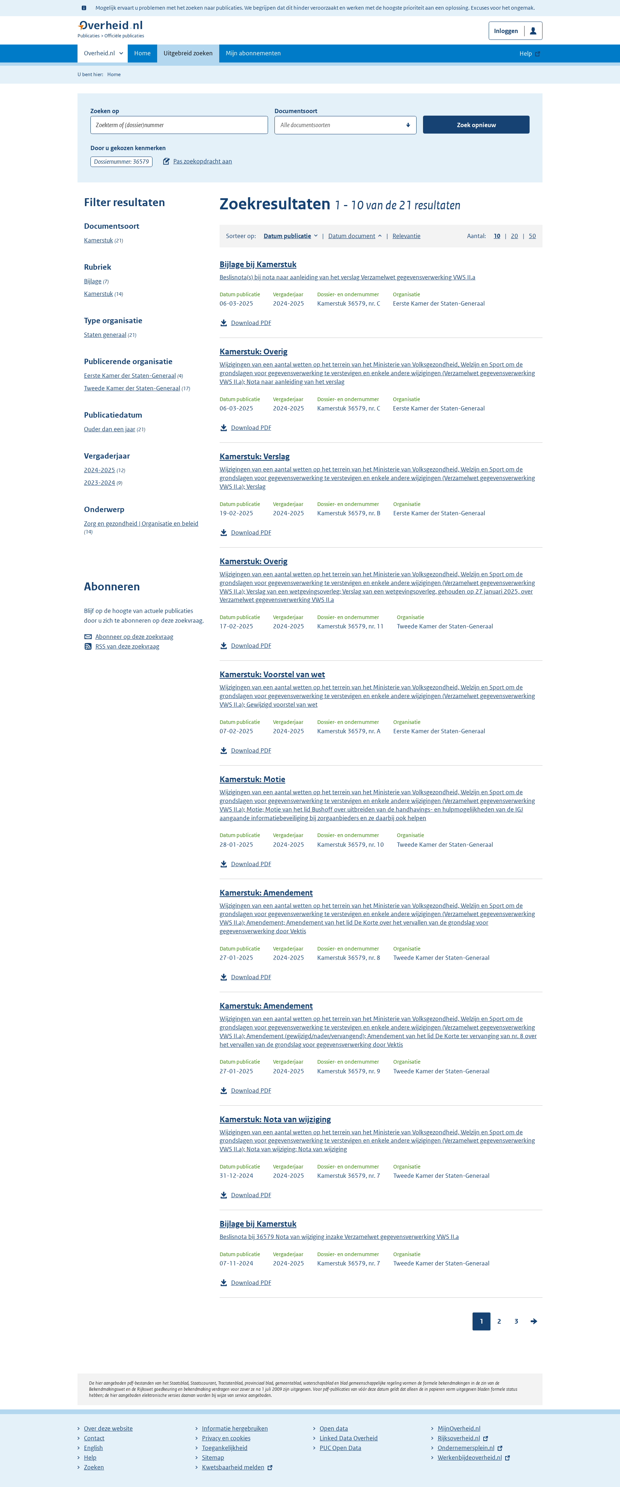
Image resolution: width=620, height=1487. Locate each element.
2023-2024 (99, 483)
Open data (334, 1428)
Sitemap (213, 1458)
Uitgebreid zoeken (188, 53)
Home (142, 53)
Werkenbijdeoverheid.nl (470, 1458)
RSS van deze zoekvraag (127, 646)
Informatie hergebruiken (235, 1428)
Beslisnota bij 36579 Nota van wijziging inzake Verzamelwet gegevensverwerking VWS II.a (339, 1237)
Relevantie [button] (407, 236)
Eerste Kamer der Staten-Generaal (130, 376)
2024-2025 (99, 470)
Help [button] (526, 53)
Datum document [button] (351, 236)
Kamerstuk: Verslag (255, 456)
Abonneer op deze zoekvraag (134, 637)
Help (90, 1458)
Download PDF (251, 323)
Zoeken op (104, 111)
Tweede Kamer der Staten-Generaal (132, 388)
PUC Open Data (340, 1448)
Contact (94, 1438)
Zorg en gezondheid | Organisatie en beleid (141, 524)
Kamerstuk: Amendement (266, 893)
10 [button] (497, 236)
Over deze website (108, 1428)
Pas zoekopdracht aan (202, 161)
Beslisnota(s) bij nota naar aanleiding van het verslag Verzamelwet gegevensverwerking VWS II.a (347, 277)
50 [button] (532, 236)
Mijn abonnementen (253, 53)
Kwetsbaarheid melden (233, 1467)
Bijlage (93, 281)
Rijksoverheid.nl (459, 1438)
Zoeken (94, 1467)
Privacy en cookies (226, 1438)
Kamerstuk (98, 240)
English (93, 1448)
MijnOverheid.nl (459, 1428)
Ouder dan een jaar (109, 429)
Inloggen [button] (506, 31)
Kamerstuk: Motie (252, 779)
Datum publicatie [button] (287, 236)
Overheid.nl (99, 55)
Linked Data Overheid (349, 1438)
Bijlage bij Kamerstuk (258, 264)
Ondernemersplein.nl (466, 1448)
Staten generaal (105, 335)
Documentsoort (295, 111)
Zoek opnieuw (476, 125)
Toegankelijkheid (225, 1448)
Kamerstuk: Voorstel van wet (272, 674)
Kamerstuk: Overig (253, 352)
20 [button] (514, 236)
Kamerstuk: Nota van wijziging (275, 1119)
